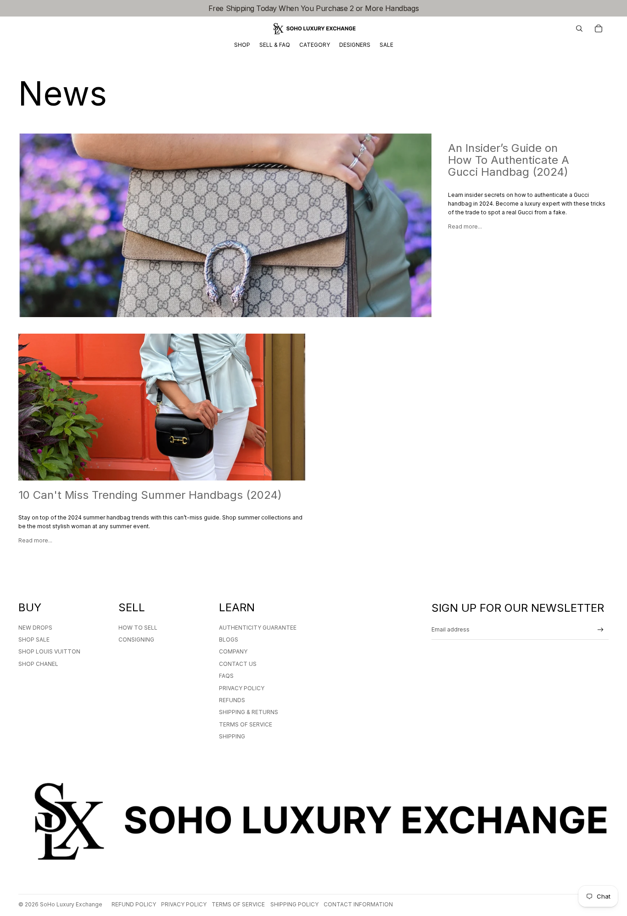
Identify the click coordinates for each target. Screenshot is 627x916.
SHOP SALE (34, 639)
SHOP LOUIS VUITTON (49, 651)
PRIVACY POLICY (241, 688)
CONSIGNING (136, 639)
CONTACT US (238, 663)
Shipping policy (294, 904)
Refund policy (134, 904)
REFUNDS (232, 700)
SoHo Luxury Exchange (71, 904)
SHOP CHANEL (38, 663)
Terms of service (238, 904)
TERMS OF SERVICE (245, 724)
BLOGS (228, 639)
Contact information (358, 904)
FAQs (226, 675)
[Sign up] (601, 630)
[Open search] (579, 28)
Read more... (465, 226)
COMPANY (233, 651)
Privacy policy (184, 904)
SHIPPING (232, 736)
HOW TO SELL (137, 627)
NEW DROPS (35, 627)
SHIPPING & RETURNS (248, 712)
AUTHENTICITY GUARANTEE (258, 627)
